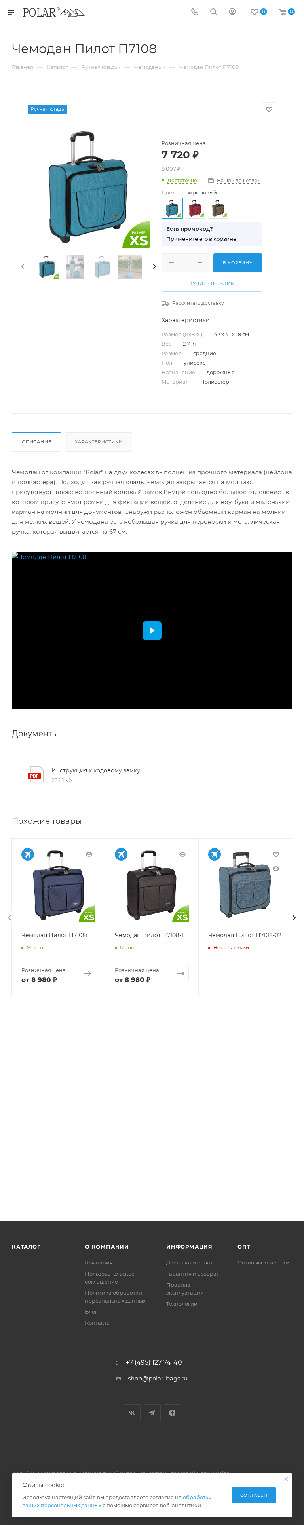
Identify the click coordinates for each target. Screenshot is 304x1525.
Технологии (182, 1304)
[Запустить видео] (152, 630)
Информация (189, 1247)
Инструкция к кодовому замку (95, 770)
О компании (107, 1247)
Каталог (26, 1247)
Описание (36, 442)
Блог (91, 1311)
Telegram (152, 1412)
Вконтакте (132, 1412)
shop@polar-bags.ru (158, 1378)
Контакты (97, 1323)
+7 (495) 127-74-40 (154, 1363)
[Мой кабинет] (232, 12)
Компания (99, 1262)
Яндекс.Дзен (172, 1412)
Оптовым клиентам (263, 1262)
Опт (244, 1247)
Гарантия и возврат (192, 1273)
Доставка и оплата (191, 1262)
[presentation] (22, 267)
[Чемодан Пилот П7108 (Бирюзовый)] (89, 187)
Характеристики (98, 442)
